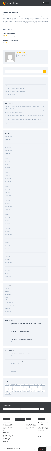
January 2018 (8, 200)
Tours (43, 391)
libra (40, 386)
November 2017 (9, 206)
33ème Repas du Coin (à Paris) (10, 40)
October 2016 (8, 237)
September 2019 (9, 156)
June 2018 (7, 189)
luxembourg (23, 389)
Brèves (6, 300)
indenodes (20, 386)
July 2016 (7, 242)
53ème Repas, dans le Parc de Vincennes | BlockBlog (18, 119)
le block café (34, 386)
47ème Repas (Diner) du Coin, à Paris (20, 353)
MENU (46, 3)
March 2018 (8, 195)
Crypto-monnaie (9, 302)
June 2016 (7, 245)
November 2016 (9, 234)
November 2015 (9, 262)
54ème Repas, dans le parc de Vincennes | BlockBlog (18, 106)
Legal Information (34, 449)
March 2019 (8, 170)
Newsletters (22, 449)
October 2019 (8, 153)
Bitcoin (5, 35)
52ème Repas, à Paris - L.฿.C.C (12, 124)
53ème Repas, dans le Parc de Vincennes (15, 91)
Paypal (27, 428)
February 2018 (8, 198)
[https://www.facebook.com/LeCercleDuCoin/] (38, 436)
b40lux (12, 384)
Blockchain (8, 294)
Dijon (14, 386)
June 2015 (7, 270)
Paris (34, 389)
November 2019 (9, 150)
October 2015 (8, 265)
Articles (7, 288)
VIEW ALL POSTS (21, 55)
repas (12, 391)
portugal (39, 389)
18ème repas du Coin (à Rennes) (11, 36)
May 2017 (7, 220)
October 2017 (8, 209)
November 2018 (9, 181)
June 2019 (7, 161)
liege (7, 389)
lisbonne (16, 389)
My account (28, 449)
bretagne (42, 384)
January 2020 (8, 144)
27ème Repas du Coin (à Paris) (18, 370)
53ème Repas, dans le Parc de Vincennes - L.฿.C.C (17, 115)
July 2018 (7, 186)
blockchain (29, 384)
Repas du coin (24, 14)
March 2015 (8, 276)
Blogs (20, 14)
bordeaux (36, 384)
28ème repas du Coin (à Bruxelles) (20, 362)
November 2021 (9, 136)
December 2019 (8, 147)
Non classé (8, 308)
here (4, 438)
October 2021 (8, 139)
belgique (18, 384)
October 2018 (8, 184)
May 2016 (7, 248)
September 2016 (9, 240)
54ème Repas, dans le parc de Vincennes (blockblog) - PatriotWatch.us (22, 111)
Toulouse (37, 391)
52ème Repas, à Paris (10, 94)
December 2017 (8, 203)
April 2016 (7, 251)
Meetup (29, 389)
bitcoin (23, 384)
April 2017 (7, 223)
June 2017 (7, 217)
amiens (7, 384)
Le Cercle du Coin (9, 305)
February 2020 (8, 142)
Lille (11, 389)
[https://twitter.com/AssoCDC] (40, 436)
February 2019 (8, 172)
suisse (32, 391)
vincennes (8, 393)
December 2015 (8, 259)
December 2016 (8, 231)
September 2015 (9, 267)
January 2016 (8, 256)
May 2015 (7, 273)
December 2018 (9, 178)
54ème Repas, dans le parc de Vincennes (15, 88)
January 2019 (8, 175)
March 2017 (8, 226)
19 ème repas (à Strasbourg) (10, 33)
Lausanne (27, 386)
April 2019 (7, 167)
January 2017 (8, 228)
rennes (7, 391)
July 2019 (7, 158)
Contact (46, 449)
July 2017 (7, 214)
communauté (9, 386)
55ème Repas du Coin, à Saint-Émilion (14, 85)
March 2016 (8, 253)
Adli (19, 448)
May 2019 (7, 164)
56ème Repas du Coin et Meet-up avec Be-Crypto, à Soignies (19, 83)
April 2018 (7, 192)
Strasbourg (26, 391)
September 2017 (9, 212)
